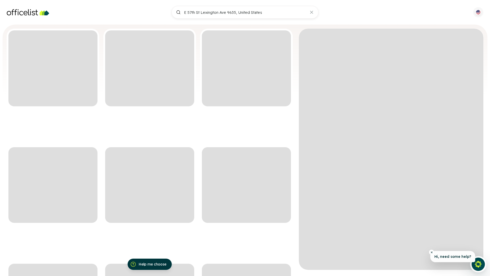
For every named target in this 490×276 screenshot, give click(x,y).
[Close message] (431, 252)
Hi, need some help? (452, 256)
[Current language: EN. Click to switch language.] (478, 12)
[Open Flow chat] (478, 264)
